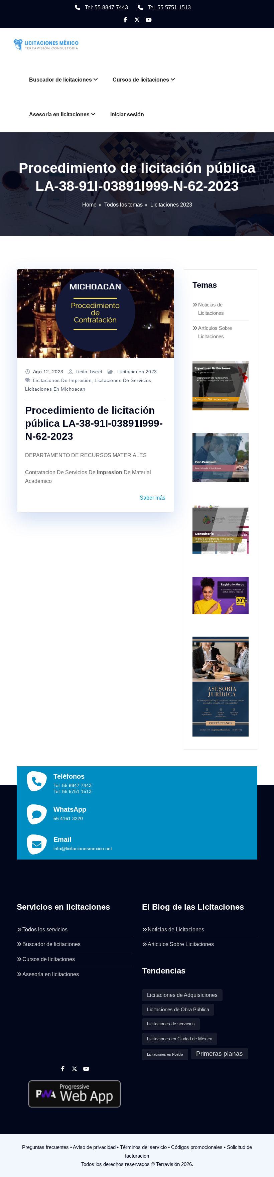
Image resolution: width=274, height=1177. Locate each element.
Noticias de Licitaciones (176, 929)
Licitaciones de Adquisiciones (182, 995)
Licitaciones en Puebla (165, 1054)
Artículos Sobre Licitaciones (181, 944)
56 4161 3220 (68, 818)
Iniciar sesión (127, 114)
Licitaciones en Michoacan (55, 389)
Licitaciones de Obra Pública (178, 1009)
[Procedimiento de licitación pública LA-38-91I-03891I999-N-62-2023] (95, 313)
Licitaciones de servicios (123, 380)
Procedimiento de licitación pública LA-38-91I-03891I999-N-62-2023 (94, 423)
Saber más (152, 498)
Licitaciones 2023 (171, 205)
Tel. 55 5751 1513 (72, 791)
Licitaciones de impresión (62, 380)
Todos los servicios (44, 929)
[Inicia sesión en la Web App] (74, 1091)
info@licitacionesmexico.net (82, 848)
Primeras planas (219, 1053)
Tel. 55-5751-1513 (169, 7)
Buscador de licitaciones (60, 80)
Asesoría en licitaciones (59, 114)
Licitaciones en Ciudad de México (179, 1038)
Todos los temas (123, 205)
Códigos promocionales (197, 1147)
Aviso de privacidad (94, 1147)
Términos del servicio (143, 1147)
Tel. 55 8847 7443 (72, 785)
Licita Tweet (89, 371)
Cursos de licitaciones (141, 80)
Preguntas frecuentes (45, 1147)
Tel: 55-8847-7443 (106, 7)
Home (89, 205)
